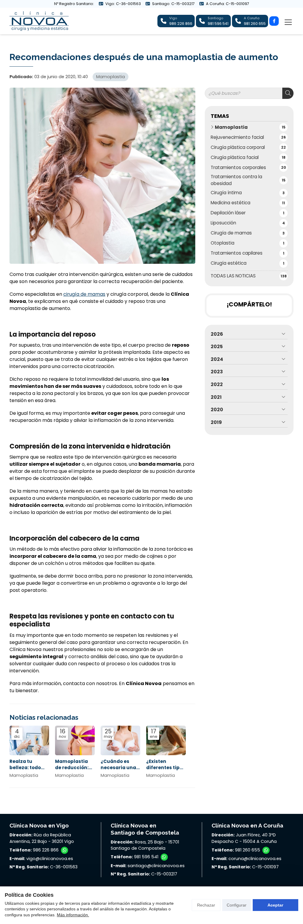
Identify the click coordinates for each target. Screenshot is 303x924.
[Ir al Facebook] (274, 21)
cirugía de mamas (84, 294)
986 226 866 (46, 850)
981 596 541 (146, 857)
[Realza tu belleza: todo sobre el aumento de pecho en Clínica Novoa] (29, 741)
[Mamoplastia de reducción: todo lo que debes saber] (75, 741)
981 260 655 (247, 850)
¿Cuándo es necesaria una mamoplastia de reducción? (118, 764)
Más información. (73, 914)
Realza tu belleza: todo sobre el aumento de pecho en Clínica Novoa (26, 764)
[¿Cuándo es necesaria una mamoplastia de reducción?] (120, 741)
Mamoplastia (110, 77)
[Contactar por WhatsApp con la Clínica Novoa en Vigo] (64, 850)
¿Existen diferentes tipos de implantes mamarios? (165, 764)
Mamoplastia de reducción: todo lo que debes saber (71, 764)
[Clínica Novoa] (39, 21)
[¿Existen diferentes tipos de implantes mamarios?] (166, 741)
